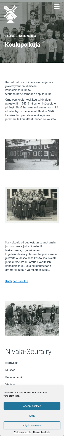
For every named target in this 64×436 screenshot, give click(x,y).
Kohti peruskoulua (16, 281)
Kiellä (32, 415)
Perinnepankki (14, 377)
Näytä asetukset (32, 425)
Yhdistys (10, 384)
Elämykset (11, 362)
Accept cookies (32, 405)
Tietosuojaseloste (22, 432)
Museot (10, 370)
